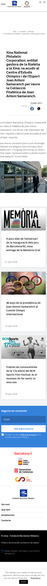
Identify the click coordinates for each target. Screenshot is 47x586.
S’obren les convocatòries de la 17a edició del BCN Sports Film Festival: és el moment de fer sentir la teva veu (21, 374)
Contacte (6, 520)
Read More (35, 578)
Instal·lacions (8, 515)
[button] (32, 109)
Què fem (5, 510)
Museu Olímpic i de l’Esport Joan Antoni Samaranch (22, 552)
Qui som (5, 504)
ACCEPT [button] (23, 582)
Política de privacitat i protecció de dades (20, 543)
